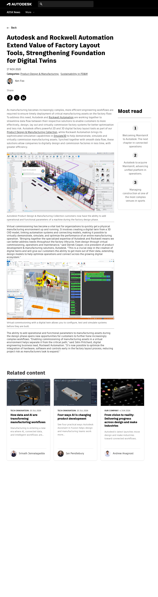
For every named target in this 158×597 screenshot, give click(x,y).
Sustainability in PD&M (74, 74)
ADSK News (13, 12)
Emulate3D (60, 136)
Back (14, 28)
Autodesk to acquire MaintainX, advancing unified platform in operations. (135, 168)
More (28, 12)
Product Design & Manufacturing (39, 74)
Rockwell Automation (61, 117)
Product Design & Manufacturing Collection (32, 132)
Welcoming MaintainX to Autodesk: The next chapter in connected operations (135, 141)
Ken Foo (19, 81)
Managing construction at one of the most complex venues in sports (135, 195)
